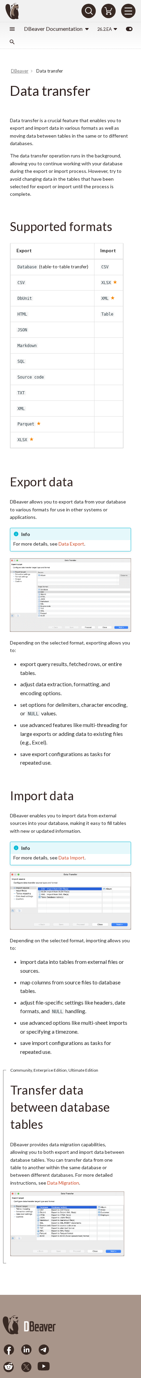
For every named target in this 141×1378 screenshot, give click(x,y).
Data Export (71, 544)
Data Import (72, 857)
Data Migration (63, 1183)
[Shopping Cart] (108, 11)
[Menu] (128, 11)
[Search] (88, 11)
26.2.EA (104, 29)
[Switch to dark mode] (129, 28)
